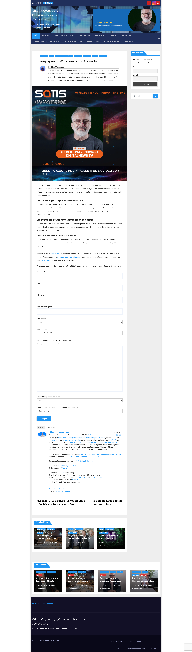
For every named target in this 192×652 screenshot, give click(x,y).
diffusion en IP (83, 70)
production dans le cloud (108, 74)
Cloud (51, 56)
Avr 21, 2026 (43, 542)
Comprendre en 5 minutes (64, 56)
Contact (126, 36)
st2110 (103, 77)
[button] (159, 39)
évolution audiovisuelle (99, 70)
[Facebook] (117, 435)
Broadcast (84, 36)
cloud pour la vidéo (70, 70)
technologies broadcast (57, 80)
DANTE (61, 473)
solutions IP (93, 77)
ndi (60, 74)
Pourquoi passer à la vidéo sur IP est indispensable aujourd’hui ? (69, 61)
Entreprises (51, 572)
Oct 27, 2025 (75, 542)
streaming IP (112, 77)
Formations (93, 41)
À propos (40, 427)
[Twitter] (120, 435)
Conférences (151, 641)
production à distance (70, 74)
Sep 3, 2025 (105, 542)
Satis (50, 484)
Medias (120, 572)
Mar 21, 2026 (107, 585)
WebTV (113, 440)
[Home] (36, 36)
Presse (71, 529)
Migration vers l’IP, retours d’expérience (79, 537)
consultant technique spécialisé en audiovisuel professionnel (81, 438)
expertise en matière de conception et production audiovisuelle (93, 442)
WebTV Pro (54, 254)
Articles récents (51, 427)
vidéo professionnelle (95, 80)
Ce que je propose (73, 41)
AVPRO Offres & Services (83, 461)
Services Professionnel (115, 641)
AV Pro (89, 435)
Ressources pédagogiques (118, 41)
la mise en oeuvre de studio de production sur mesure (100, 454)
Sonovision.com (96, 477)
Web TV (113, 36)
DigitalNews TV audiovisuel (59, 489)
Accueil (46, 36)
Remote (95, 56)
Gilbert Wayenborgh (58, 67)
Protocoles (86, 56)
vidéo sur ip (108, 80)
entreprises (53, 440)
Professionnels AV (64, 36)
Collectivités (41, 529)
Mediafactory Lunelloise (67, 466)
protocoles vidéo (54, 77)
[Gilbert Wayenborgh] (42, 434)
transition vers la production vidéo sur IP (83, 456)
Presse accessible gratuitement (44, 603)
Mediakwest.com (82, 477)
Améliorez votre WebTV (47, 41)
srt (99, 77)
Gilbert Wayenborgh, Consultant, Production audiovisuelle (46, 15)
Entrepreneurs (41, 572)
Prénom (136, 67)
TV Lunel (64, 468)
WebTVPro (76, 480)
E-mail (135, 75)
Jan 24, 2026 (139, 585)
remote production (80, 77)
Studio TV (100, 36)
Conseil (113, 572)
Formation (77, 56)
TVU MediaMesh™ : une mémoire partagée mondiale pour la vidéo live (109, 539)
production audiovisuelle (89, 74)
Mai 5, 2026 (42, 585)
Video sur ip (72, 532)
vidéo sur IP (46, 260)
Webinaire (103, 56)
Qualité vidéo (67, 77)
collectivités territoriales (71, 440)
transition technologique (76, 80)
